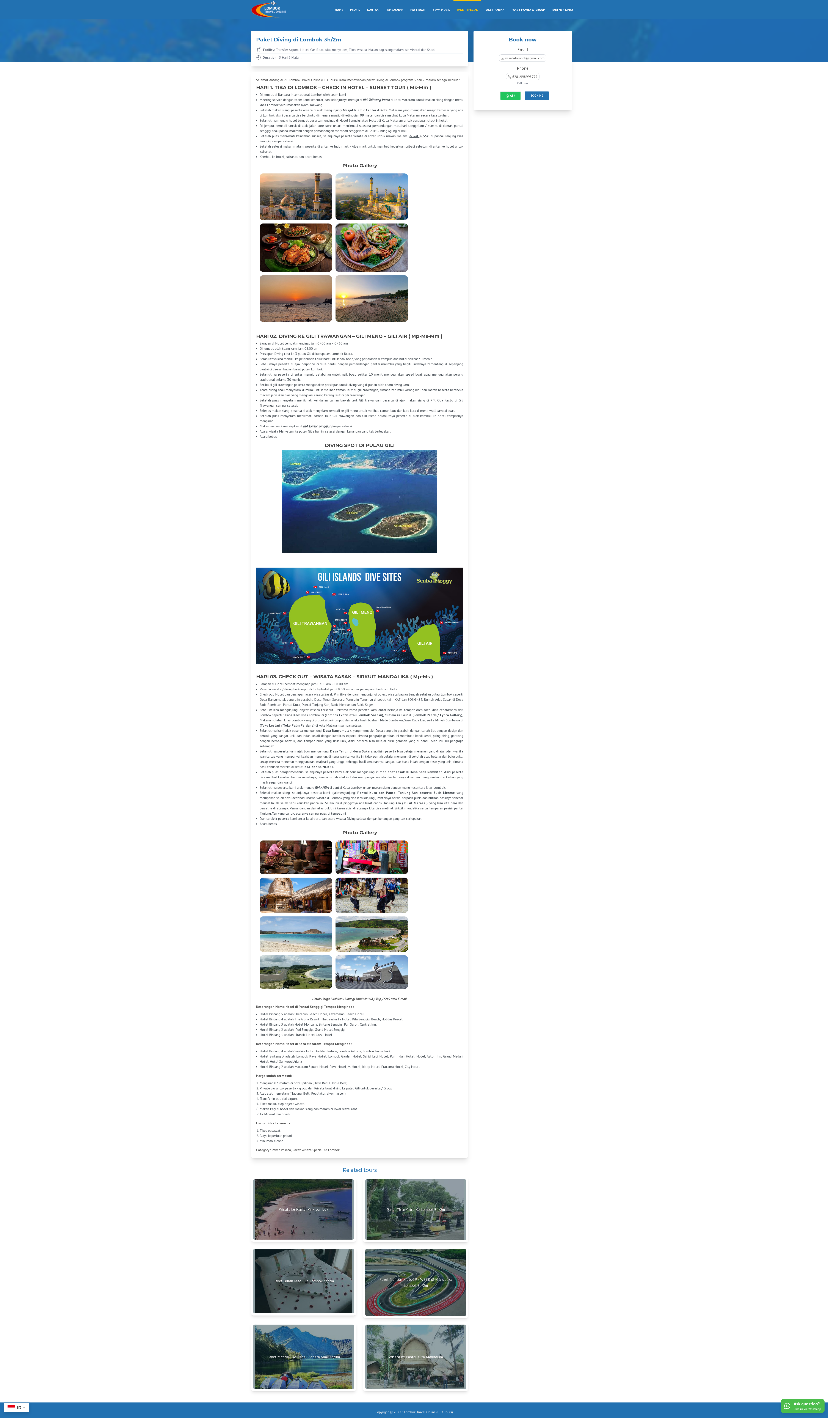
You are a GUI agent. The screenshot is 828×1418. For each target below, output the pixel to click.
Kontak (373, 10)
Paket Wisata (281, 1150)
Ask (512, 96)
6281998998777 (525, 76)
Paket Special (467, 10)
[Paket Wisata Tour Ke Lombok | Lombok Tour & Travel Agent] (272, 9)
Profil (355, 10)
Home (339, 10)
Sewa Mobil (441, 10)
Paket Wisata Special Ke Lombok (316, 1150)
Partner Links (563, 10)
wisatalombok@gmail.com (524, 58)
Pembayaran (394, 10)
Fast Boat (418, 10)
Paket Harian (495, 10)
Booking (536, 96)
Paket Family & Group (528, 10)
